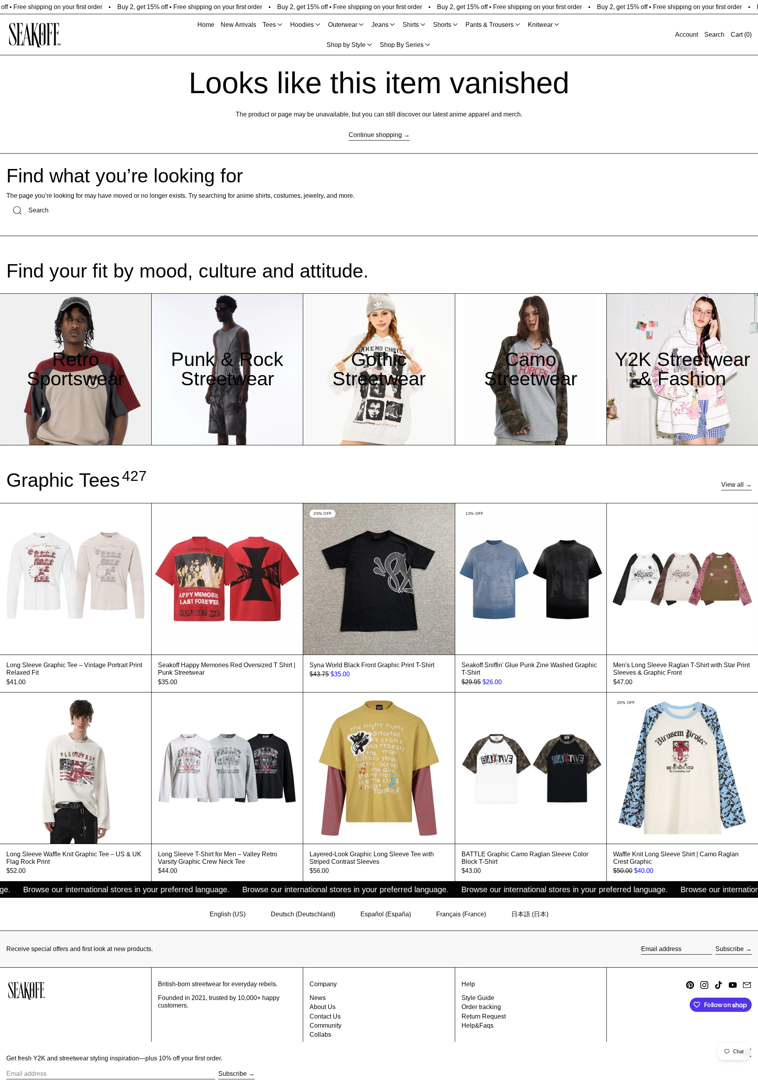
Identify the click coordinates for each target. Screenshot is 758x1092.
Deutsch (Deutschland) (303, 914)
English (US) (228, 914)
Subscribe (729, 949)
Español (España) (385, 914)
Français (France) (461, 914)
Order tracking (481, 1007)
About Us (323, 1007)
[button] (714, 34)
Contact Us (325, 1016)
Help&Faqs (477, 1025)
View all (732, 484)
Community (325, 1025)
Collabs (320, 1034)
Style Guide (478, 997)
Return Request (484, 1016)
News (318, 997)
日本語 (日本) (529, 914)
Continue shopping (375, 134)
